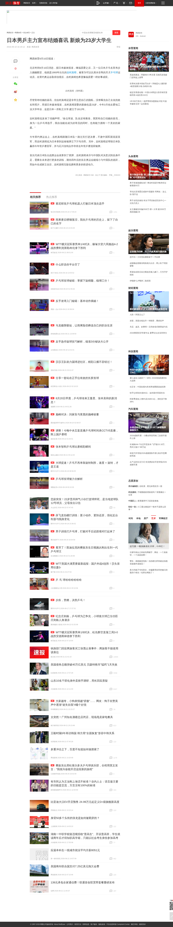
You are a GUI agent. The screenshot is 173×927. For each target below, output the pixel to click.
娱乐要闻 (133, 230)
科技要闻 (133, 351)
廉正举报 (134, 924)
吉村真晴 (71, 72)
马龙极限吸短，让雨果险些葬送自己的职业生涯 (84, 325)
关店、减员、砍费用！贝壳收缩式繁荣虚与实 (149, 327)
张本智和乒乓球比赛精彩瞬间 (73, 446)
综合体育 (26, 33)
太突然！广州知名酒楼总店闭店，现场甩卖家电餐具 (82, 717)
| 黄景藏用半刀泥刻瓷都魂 (143, 501)
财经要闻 (133, 288)
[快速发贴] (15, 61)
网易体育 (18, 33)
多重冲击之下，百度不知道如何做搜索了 (75, 749)
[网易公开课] (106, 3)
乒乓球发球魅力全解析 (69, 478)
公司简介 (70, 924)
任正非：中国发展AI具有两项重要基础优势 (148, 387)
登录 (139, 3)
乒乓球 (114, 72)
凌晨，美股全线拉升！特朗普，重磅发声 (147, 321)
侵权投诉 (142, 924)
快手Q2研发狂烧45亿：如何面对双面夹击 (147, 393)
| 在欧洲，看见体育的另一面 (145, 486)
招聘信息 (86, 924)
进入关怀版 (53, 3)
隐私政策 (102, 924)
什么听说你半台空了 (68, 264)
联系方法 (78, 924)
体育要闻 (133, 48)
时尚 (131, 518)
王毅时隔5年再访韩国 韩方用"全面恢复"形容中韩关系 (82, 733)
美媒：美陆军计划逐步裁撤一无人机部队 (147, 555)
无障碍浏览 (43, 3)
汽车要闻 (133, 409)
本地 (138, 518)
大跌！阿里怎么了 (137, 315)
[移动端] (98, 3)
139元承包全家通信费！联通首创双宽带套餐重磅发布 (83, 882)
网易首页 (27, 3)
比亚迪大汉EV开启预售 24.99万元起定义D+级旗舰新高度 (85, 801)
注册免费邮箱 (150, 3)
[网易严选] (116, 3)
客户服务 (94, 924)
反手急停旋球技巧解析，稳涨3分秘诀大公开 (82, 341)
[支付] (124, 3)
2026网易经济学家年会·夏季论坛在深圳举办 (148, 333)
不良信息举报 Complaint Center (118, 924)
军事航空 (163, 518)
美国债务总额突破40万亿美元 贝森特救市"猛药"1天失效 (84, 664)
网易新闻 (139, 33)
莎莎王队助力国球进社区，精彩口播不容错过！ (84, 361)
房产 (146, 518)
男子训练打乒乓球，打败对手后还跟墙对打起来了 (85, 531)
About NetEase (59, 924)
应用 (33, 3)
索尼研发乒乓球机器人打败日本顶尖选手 (80, 203)
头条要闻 (133, 156)
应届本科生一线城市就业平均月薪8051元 (75, 850)
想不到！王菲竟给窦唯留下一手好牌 (145, 257)
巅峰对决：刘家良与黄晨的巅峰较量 (77, 414)
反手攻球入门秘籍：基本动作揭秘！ (77, 300)
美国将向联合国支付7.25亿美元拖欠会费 (75, 866)
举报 (118, 47)
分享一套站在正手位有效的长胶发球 (77, 377)
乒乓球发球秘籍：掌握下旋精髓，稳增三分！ (83, 280)
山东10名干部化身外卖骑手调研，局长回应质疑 (79, 680)
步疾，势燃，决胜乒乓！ (70, 600)
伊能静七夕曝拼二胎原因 (140, 281)
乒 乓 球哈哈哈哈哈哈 (69, 579)
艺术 (153, 518)
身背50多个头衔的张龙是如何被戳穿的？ (75, 817)
